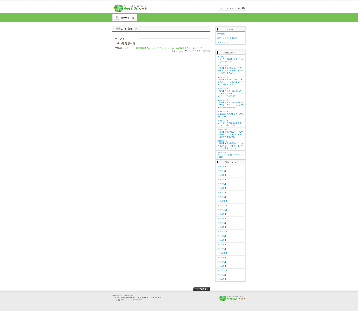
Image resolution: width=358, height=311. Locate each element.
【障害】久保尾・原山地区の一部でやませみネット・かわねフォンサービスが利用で (230, 104)
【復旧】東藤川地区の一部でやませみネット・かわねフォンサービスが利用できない (230, 69)
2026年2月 (221, 192)
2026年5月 (221, 179)
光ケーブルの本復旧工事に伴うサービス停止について (230, 123)
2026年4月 (221, 184)
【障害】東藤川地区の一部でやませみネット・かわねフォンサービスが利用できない (230, 81)
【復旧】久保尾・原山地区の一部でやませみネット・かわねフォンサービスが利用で (230, 92)
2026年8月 (221, 166)
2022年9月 (221, 257)
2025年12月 (222, 201)
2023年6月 (221, 244)
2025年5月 (221, 227)
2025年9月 (221, 214)
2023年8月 (221, 240)
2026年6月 (221, 175)
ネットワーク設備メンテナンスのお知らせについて (230, 59)
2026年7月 (221, 171)
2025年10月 (222, 210)
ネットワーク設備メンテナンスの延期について (230, 155)
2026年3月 (221, 188)
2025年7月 (221, 223)
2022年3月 (221, 266)
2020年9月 (221, 279)
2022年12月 (222, 253)
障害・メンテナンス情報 (227, 38)
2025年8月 (221, 218)
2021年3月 (221, 275)
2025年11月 (222, 205)
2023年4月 (221, 249)
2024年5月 (221, 236)
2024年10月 (222, 231)
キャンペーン (222, 42)
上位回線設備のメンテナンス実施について (230, 114)
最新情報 (206, 51)
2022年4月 (221, 262)
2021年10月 (222, 270)
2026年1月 (221, 197)
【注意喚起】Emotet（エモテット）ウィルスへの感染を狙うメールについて (168, 48)
